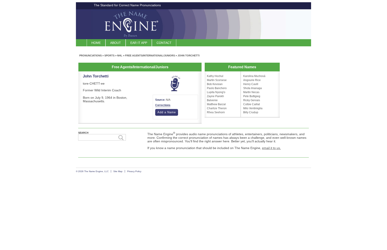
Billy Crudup (250, 112)
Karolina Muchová (254, 76)
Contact (164, 43)
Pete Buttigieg (251, 96)
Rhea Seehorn (216, 112)
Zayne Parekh (215, 96)
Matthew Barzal (216, 104)
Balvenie (212, 100)
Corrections (162, 105)
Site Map (118, 171)
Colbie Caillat (251, 104)
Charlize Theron (217, 108)
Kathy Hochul (215, 76)
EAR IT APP (138, 43)
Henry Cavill (250, 84)
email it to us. (271, 148)
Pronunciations (90, 55)
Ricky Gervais (251, 100)
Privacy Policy (134, 171)
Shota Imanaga (252, 88)
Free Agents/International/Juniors (150, 55)
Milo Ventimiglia (252, 108)
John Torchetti (189, 55)
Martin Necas (251, 92)
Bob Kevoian (215, 84)
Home (96, 43)
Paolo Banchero (217, 88)
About (115, 43)
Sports (109, 55)
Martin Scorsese (217, 80)
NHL (119, 55)
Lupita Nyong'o (216, 92)
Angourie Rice (252, 80)
